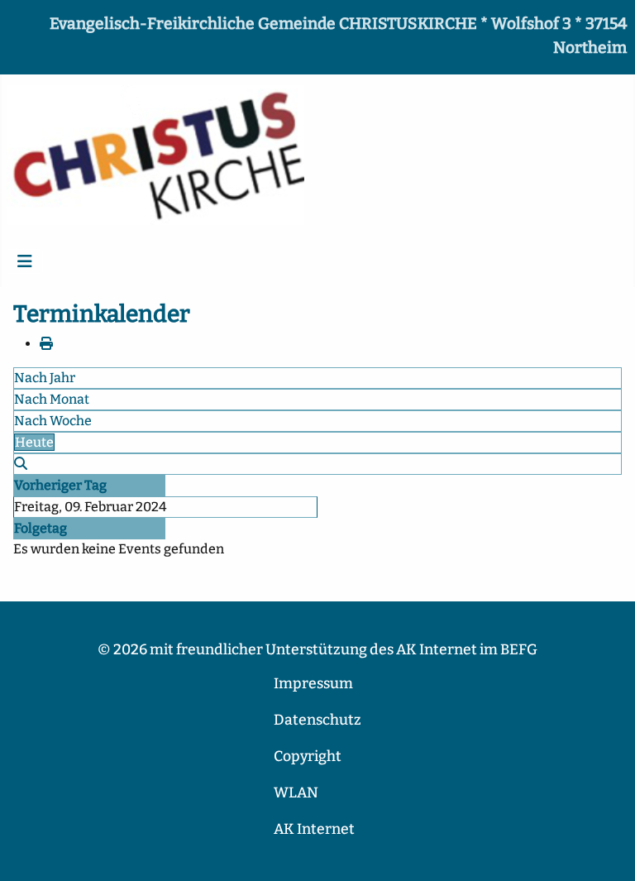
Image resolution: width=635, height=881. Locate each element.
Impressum (313, 683)
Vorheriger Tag (60, 485)
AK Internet (314, 829)
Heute (34, 442)
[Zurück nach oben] (606, 850)
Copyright (307, 756)
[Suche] (20, 464)
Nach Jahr (44, 377)
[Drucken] (46, 344)
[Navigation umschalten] (25, 261)
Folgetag (40, 528)
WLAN (296, 793)
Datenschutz (317, 720)
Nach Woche (53, 421)
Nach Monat (51, 399)
